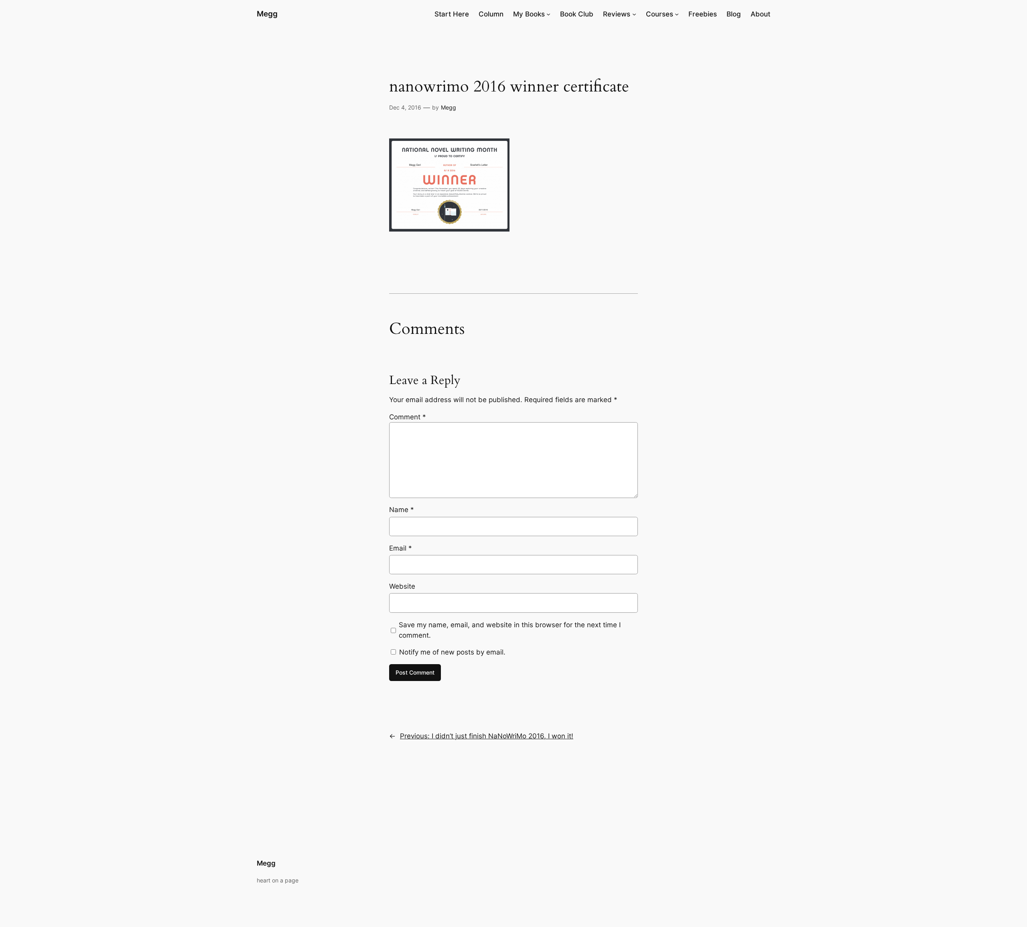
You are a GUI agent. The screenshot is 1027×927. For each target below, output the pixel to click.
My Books (529, 14)
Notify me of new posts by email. (452, 652)
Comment (407, 417)
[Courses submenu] (677, 14)
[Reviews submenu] (634, 14)
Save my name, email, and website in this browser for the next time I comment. (510, 630)
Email (400, 548)
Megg (267, 13)
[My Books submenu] (548, 14)
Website (402, 586)
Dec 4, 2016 (405, 107)
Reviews (616, 14)
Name (401, 510)
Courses (659, 14)
